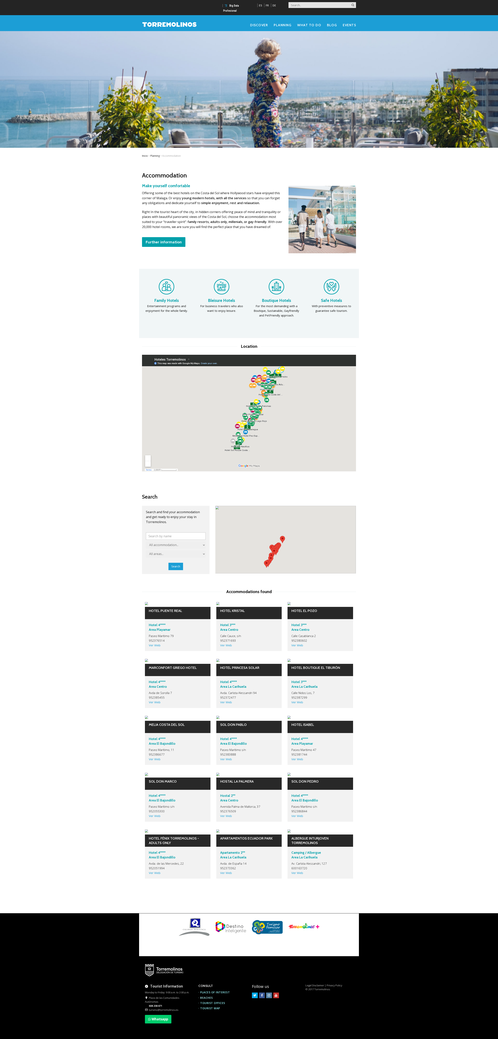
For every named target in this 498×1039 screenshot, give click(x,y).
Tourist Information (166, 986)
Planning (155, 155)
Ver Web (154, 645)
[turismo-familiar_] (267, 927)
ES (260, 5)
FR (267, 5)
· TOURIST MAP (209, 1008)
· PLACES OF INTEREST (214, 992)
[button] (282, 539)
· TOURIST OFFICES (211, 1003)
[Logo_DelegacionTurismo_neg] (164, 970)
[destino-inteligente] (230, 927)
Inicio (145, 155)
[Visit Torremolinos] (169, 24)
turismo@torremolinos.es (163, 1010)
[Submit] (353, 4)
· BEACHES (205, 998)
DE (274, 5)
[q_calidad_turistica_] (194, 927)
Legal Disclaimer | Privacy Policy (323, 985)
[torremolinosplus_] (303, 927)
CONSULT (205, 986)
